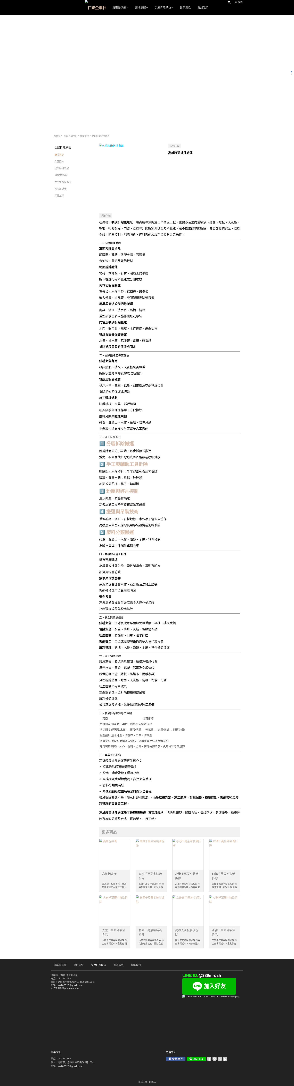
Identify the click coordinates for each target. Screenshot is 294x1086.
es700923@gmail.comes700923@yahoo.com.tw (67, 987)
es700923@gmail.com (70, 1066)
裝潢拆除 (84, 136)
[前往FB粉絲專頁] (175, 1059)
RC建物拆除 (60, 175)
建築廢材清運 (61, 168)
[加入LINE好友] (196, 1059)
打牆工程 (59, 195)
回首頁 (57, 136)
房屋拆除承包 (70, 136)
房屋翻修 (59, 161)
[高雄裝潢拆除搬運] (131, 175)
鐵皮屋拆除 (60, 188)
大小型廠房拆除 (62, 182)
